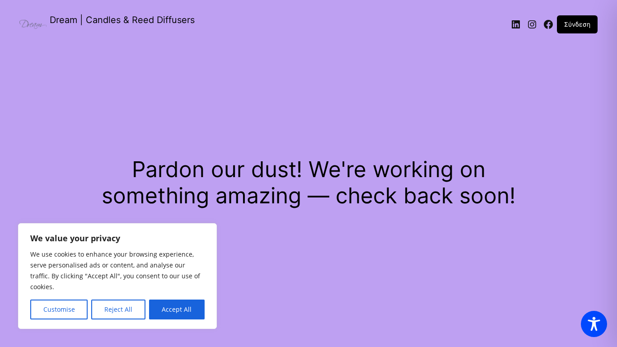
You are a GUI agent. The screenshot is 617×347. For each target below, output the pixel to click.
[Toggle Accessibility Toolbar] (594, 324)
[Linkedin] (515, 24)
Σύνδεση (577, 24)
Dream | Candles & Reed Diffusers (122, 19)
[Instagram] (532, 24)
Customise (59, 309)
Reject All (118, 309)
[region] (117, 276)
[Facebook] (548, 24)
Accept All (177, 309)
